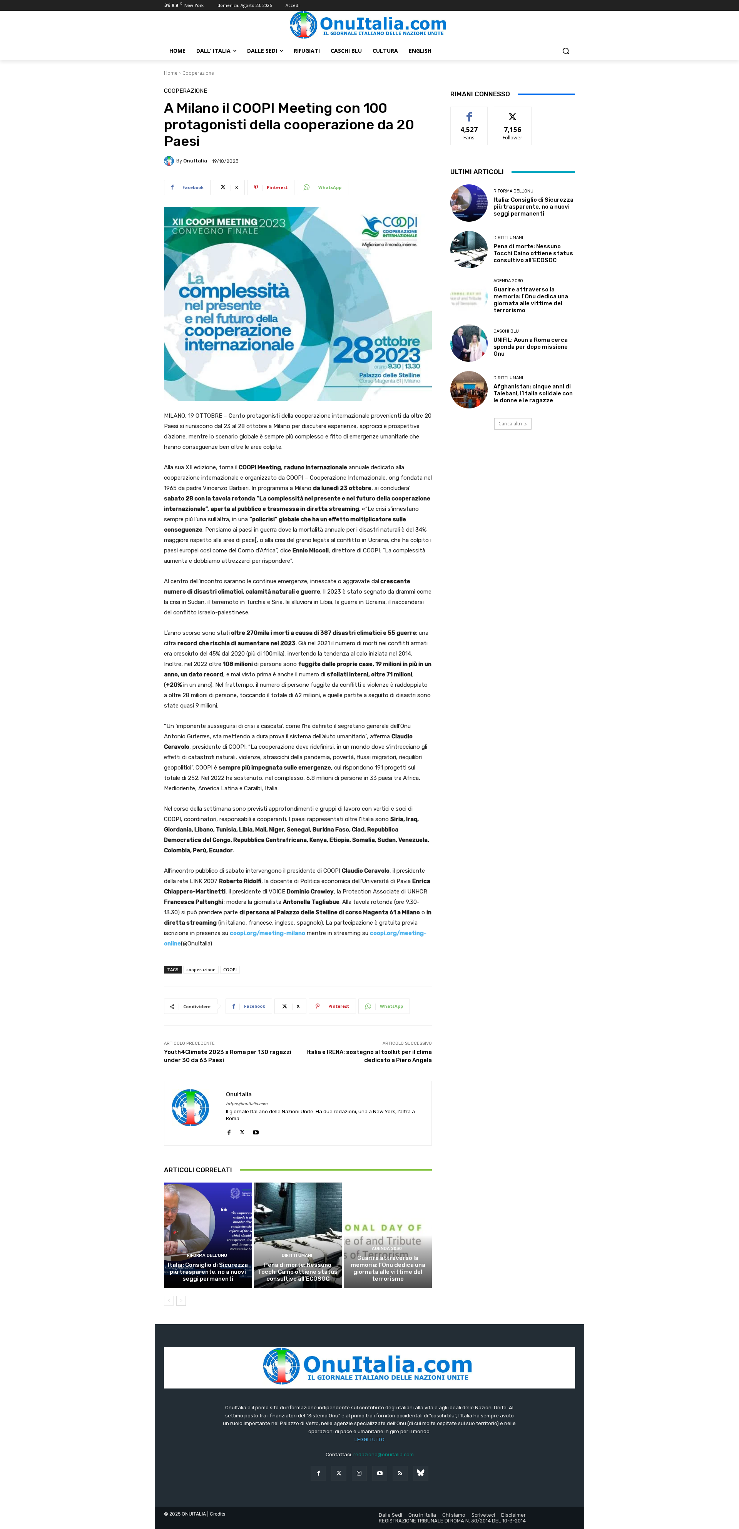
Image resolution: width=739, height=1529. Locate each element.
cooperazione (201, 969)
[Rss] (400, 1473)
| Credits (216, 1514)
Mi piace (469, 112)
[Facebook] (229, 1131)
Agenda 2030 (387, 1248)
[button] (566, 51)
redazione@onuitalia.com (383, 1454)
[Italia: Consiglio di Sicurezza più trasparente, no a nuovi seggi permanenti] (208, 1235)
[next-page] (181, 1301)
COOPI (230, 969)
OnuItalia (195, 160)
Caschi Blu (506, 331)
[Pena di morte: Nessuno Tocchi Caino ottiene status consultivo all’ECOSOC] (298, 1235)
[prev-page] (169, 1301)
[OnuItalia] (170, 161)
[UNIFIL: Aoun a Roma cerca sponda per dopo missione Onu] (469, 343)
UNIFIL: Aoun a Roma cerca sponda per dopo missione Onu (530, 346)
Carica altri (510, 423)
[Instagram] (359, 1473)
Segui (513, 112)
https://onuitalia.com (247, 1104)
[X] (242, 1131)
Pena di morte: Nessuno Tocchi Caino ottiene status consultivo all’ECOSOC (298, 1271)
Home (170, 73)
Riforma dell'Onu (207, 1255)
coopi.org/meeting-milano (267, 933)
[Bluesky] (420, 1473)
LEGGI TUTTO (369, 1439)
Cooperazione (198, 73)
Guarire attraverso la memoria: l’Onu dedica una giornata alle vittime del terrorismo (388, 1268)
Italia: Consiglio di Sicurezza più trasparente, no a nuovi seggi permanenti (208, 1271)
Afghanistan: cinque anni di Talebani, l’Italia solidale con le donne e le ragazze (533, 393)
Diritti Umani (297, 1255)
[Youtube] (256, 1131)
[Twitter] (338, 1473)
